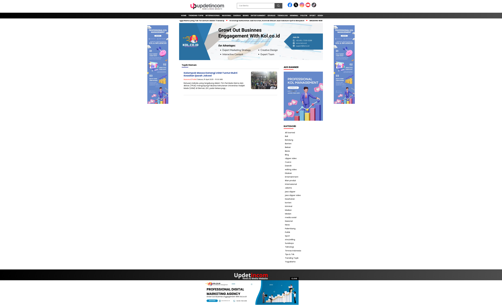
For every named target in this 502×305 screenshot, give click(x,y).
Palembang (290, 228)
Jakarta (288, 188)
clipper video (291, 158)
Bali (286, 136)
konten (288, 202)
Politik (303, 15)
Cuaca (288, 162)
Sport (312, 15)
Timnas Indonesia (293, 250)
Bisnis (246, 15)
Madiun (288, 210)
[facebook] (290, 7)
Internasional (213, 15)
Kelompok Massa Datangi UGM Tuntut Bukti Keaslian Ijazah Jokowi (210, 74)
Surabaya (289, 243)
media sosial (290, 217)
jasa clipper (290, 191)
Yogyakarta (290, 261)
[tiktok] (314, 7)
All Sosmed (290, 132)
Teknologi (282, 15)
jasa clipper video (293, 195)
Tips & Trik (289, 254)
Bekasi (288, 147)
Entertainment (258, 15)
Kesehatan (290, 199)
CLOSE (294, 279)
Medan (288, 213)
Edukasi (271, 15)
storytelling (290, 239)
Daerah (237, 15)
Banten (288, 143)
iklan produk (290, 180)
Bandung (289, 140)
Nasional (226, 15)
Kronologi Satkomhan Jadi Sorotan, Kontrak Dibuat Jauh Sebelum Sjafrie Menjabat (256, 21)
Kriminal (294, 15)
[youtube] (308, 7)
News (287, 224)
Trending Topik (195, 15)
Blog (287, 154)
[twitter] (296, 7)
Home (183, 15)
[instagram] (302, 7)
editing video (291, 169)
